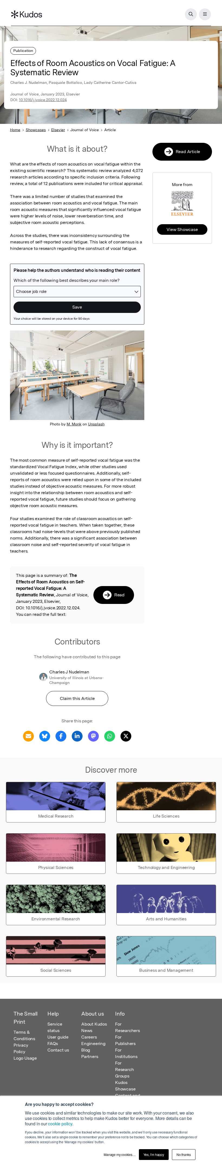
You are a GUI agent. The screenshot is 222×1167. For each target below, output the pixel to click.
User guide (57, 1037)
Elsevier (58, 130)
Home (15, 130)
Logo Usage (25, 1058)
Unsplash (96, 424)
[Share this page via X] (126, 735)
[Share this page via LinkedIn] (77, 735)
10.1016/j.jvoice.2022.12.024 (43, 100)
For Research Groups (124, 1069)
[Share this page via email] (28, 735)
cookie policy (60, 1123)
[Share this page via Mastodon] (93, 735)
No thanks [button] (184, 1154)
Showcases (36, 130)
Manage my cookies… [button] (119, 1154)
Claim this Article (77, 698)
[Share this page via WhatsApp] (109, 735)
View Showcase (182, 229)
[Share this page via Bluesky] (44, 735)
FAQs (52, 1043)
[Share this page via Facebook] (61, 735)
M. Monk (74, 424)
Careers (89, 1037)
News (86, 1030)
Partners (89, 1056)
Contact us (58, 1050)
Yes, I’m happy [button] (153, 1154)
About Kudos (94, 1024)
